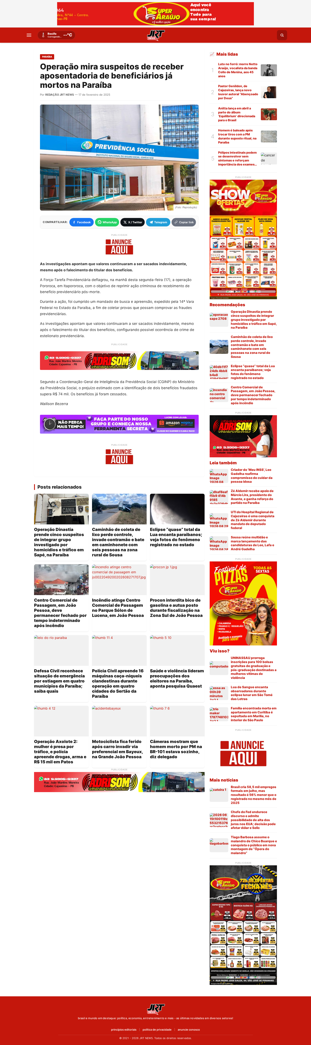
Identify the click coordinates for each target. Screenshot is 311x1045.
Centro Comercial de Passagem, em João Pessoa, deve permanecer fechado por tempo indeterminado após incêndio (60, 613)
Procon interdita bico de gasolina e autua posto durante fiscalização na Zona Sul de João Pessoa (176, 608)
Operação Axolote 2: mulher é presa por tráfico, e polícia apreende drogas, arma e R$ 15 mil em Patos (60, 751)
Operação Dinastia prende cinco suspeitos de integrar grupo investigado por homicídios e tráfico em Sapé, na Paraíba (59, 542)
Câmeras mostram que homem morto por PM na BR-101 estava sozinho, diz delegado (176, 749)
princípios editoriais (123, 1029)
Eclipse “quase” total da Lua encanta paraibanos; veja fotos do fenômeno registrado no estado (176, 537)
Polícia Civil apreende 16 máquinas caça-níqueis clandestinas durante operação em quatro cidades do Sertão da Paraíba (118, 683)
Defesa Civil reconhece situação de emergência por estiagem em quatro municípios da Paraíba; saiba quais (59, 681)
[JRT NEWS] (155, 1009)
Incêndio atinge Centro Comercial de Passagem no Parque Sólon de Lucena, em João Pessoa (118, 608)
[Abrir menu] (29, 35)
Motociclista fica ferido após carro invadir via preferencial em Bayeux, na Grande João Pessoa (117, 749)
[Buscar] (282, 35)
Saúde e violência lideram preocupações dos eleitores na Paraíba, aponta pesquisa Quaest (177, 678)
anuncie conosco (189, 1029)
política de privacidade (157, 1029)
